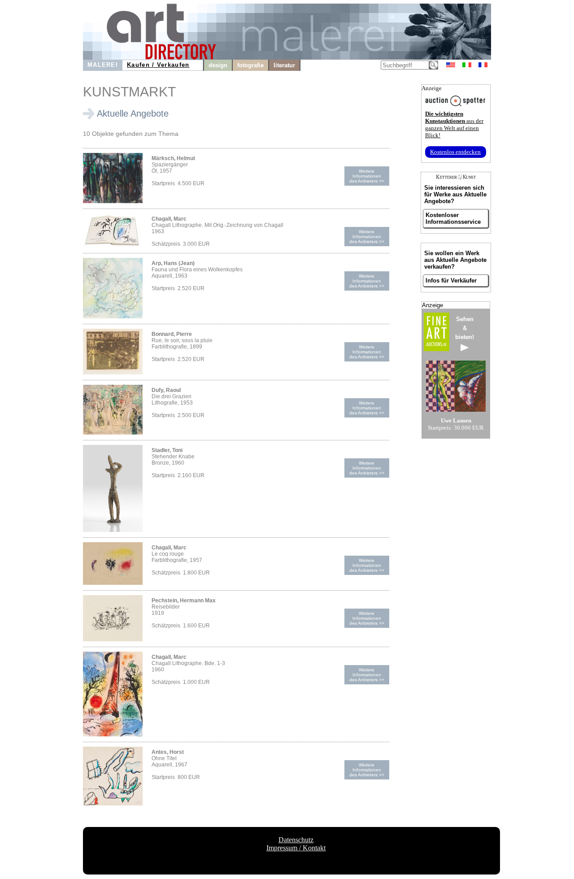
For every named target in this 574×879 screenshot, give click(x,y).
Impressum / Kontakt (296, 848)
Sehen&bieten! (464, 328)
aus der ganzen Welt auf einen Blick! (454, 124)
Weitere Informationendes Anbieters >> (366, 176)
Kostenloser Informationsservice (453, 218)
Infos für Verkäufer (451, 280)
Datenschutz (295, 840)
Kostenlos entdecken (455, 151)
